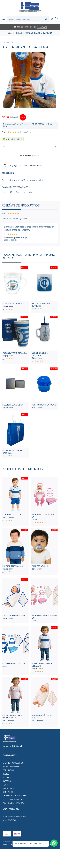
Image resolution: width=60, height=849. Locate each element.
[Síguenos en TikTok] (21, 746)
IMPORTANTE (42, 27)
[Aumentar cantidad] (55, 146)
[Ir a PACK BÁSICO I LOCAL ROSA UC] (44, 494)
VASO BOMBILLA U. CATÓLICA (40, 354)
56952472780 (11, 820)
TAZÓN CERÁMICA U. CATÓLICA (41, 305)
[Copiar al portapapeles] (30, 192)
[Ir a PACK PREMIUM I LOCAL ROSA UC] (44, 595)
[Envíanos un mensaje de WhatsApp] (54, 843)
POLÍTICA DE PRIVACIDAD (13, 803)
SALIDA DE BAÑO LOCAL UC (14, 616)
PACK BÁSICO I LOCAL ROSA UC (44, 516)
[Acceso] (52, 19)
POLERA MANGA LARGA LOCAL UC (42, 665)
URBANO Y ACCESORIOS (13, 763)
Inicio (10, 33)
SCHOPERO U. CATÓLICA (13, 304)
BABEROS (7, 781)
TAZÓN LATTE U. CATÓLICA (14, 353)
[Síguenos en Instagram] (13, 746)
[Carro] (56, 19)
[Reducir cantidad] (4, 146)
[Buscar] (46, 19)
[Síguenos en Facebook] (17, 746)
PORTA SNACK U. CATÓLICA (44, 405)
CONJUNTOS (8, 770)
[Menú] (4, 19)
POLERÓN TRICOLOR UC (12, 566)
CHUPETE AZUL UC (40, 566)
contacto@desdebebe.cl (16, 816)
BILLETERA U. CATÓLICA (12, 405)
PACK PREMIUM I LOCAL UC (14, 664)
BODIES (6, 774)
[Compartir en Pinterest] (24, 192)
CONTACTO (8, 792)
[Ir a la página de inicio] (30, 8)
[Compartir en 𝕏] (10, 192)
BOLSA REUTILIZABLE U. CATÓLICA (12, 452)
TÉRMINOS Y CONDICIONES (15, 796)
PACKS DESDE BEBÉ (11, 767)
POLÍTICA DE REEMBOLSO (14, 799)
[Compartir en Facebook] (4, 192)
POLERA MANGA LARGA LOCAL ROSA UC (12, 716)
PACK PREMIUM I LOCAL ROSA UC (44, 617)
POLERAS (7, 777)
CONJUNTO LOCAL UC (12, 515)
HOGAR (18, 33)
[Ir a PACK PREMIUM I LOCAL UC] (15, 643)
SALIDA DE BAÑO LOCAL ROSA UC (42, 716)
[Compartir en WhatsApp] (17, 192)
